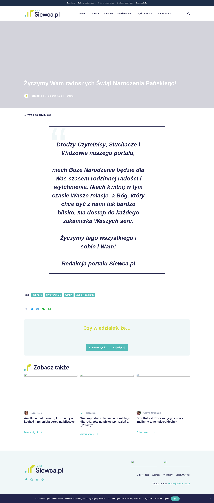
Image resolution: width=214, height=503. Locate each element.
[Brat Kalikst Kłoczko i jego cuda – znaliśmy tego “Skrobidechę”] (163, 391)
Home (82, 13)
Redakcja (35, 95)
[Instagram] (32, 480)
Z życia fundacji (144, 13)
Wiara (68, 295)
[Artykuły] (43, 480)
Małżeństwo (124, 13)
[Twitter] (32, 309)
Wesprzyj (168, 474)
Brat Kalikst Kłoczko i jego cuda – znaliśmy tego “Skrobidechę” (160, 425)
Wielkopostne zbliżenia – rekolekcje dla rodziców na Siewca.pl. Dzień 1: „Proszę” (105, 426)
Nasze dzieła (164, 13)
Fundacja (71, 3)
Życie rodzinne (85, 295)
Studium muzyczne (125, 3)
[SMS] (43, 309)
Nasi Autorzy (183, 474)
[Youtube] (37, 480)
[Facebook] (26, 309)
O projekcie (143, 474)
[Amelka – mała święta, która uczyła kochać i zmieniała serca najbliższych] (50, 391)
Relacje (37, 295)
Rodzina (108, 13)
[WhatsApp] (49, 309)
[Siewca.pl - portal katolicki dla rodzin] (42, 13)
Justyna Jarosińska (152, 413)
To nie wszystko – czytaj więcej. (107, 347)
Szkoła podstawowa (87, 3)
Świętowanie (53, 295)
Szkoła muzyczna (106, 3)
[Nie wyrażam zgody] (210, 498)
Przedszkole (141, 3)
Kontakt (156, 474)
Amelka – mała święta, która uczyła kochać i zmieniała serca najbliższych (50, 425)
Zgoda (175, 498)
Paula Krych (36, 413)
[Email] (38, 309)
